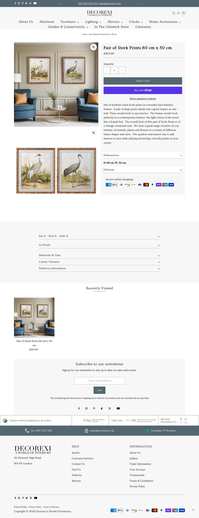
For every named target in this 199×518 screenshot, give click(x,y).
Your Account (137, 469)
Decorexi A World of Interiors (53, 511)
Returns (76, 480)
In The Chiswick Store (111, 27)
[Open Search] (173, 13)
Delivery (76, 475)
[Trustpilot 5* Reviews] (147, 431)
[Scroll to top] (193, 510)
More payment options (143, 98)
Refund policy (20, 507)
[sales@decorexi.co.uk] (86, 431)
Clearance (143, 27)
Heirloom (47, 22)
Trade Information (140, 463)
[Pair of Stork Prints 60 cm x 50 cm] (34, 317)
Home (84, 34)
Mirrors (114, 22)
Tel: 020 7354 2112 (41, 430)
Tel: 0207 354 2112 (87, 3)
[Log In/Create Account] (178, 13)
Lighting (92, 22)
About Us (26, 22)
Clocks (135, 22)
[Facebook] (15, 3)
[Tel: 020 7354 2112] (27, 431)
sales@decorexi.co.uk (110, 3)
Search (76, 452)
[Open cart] (183, 13)
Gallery (134, 458)
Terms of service (51, 507)
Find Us (76, 469)
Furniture (69, 22)
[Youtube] (35, 3)
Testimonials (137, 475)
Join (99, 390)
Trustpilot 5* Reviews (163, 430)
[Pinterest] (22, 3)
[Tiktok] (26, 3)
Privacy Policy (137, 486)
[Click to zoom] (93, 47)
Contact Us (78, 463)
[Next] (138, 3)
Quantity (109, 63)
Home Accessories (163, 22)
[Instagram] (19, 3)
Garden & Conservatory (67, 27)
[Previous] (60, 3)
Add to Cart (143, 80)
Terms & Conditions (141, 480)
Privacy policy (35, 507)
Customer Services (82, 458)
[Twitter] (30, 3)
